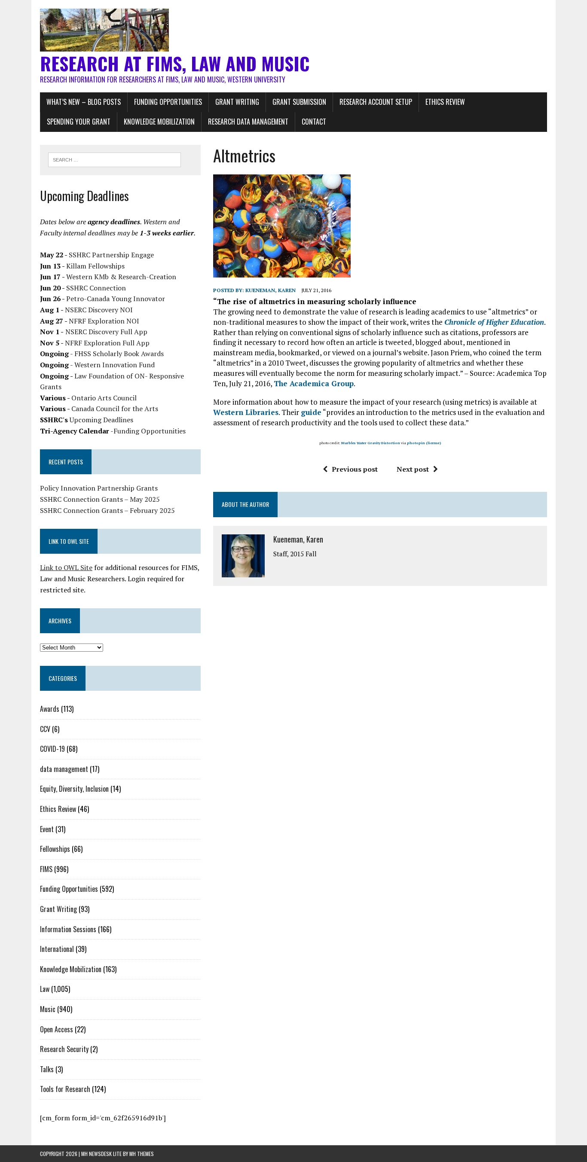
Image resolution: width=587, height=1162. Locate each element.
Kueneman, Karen (270, 290)
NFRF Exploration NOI (104, 321)
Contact (314, 121)
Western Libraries (245, 412)
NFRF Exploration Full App (107, 343)
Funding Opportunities (168, 102)
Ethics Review (445, 102)
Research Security (64, 1049)
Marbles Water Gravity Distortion (370, 443)
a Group (339, 383)
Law (44, 989)
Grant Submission (299, 102)
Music (47, 1009)
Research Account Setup (375, 102)
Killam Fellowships (95, 266)
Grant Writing (237, 102)
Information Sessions (68, 929)
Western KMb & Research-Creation (121, 276)
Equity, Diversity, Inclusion (74, 789)
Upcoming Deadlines (101, 419)
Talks (47, 1069)
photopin (416, 443)
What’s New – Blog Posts (83, 102)
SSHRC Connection (96, 288)
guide (311, 412)
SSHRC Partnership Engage (111, 254)
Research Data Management (248, 121)
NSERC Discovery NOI (99, 309)
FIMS (46, 869)
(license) (433, 443)
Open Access (56, 1029)
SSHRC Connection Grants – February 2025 (107, 510)
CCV (45, 729)
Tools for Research (65, 1089)
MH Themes (141, 1153)
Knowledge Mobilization (159, 121)
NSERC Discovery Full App (106, 331)
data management (64, 769)
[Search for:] (114, 159)
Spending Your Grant (78, 121)
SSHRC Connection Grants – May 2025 (100, 499)
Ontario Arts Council (104, 398)
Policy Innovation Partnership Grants (99, 488)
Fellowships (55, 849)
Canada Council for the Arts (114, 408)
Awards (49, 709)
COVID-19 (52, 749)
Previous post (355, 469)
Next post (413, 469)
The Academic (299, 383)
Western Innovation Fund (114, 364)
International (57, 949)
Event (47, 829)
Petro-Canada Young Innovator (115, 298)
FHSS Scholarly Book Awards (119, 353)
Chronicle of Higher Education (494, 322)
